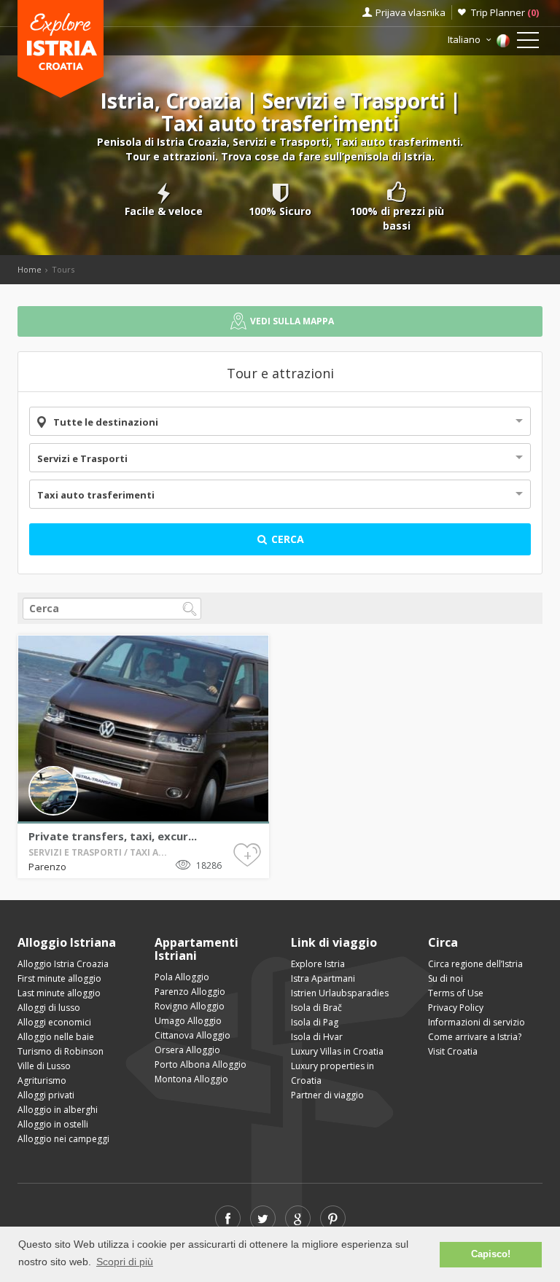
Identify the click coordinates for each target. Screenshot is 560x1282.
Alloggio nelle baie (56, 1037)
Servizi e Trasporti (82, 458)
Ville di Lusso (44, 1066)
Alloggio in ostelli (53, 1124)
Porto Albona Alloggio (200, 1064)
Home (30, 269)
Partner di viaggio (327, 1095)
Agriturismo (42, 1080)
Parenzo (47, 866)
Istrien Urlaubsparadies (340, 993)
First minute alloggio (59, 978)
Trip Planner (505, 12)
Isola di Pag (314, 1022)
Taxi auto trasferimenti (96, 494)
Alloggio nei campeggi (63, 1139)
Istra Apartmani (323, 978)
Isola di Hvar (317, 1037)
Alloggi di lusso (49, 1007)
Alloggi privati (46, 1095)
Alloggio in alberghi (58, 1109)
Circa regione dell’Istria (475, 964)
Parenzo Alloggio (190, 991)
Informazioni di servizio (476, 1022)
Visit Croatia (453, 1051)
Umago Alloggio (188, 1021)
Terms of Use (455, 993)
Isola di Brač (316, 1007)
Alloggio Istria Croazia (63, 964)
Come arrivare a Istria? (474, 1037)
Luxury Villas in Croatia (337, 1051)
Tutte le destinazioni (105, 422)
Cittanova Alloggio (192, 1035)
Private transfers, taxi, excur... (112, 836)
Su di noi (445, 978)
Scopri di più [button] (124, 1261)
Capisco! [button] (490, 1254)
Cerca (286, 539)
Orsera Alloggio (187, 1050)
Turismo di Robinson (61, 1051)
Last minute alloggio (59, 993)
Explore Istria (318, 964)
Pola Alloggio (182, 977)
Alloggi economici (54, 1022)
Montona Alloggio (191, 1079)
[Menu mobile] (528, 43)
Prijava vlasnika (411, 12)
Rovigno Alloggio (190, 1006)
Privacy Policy (455, 1007)
